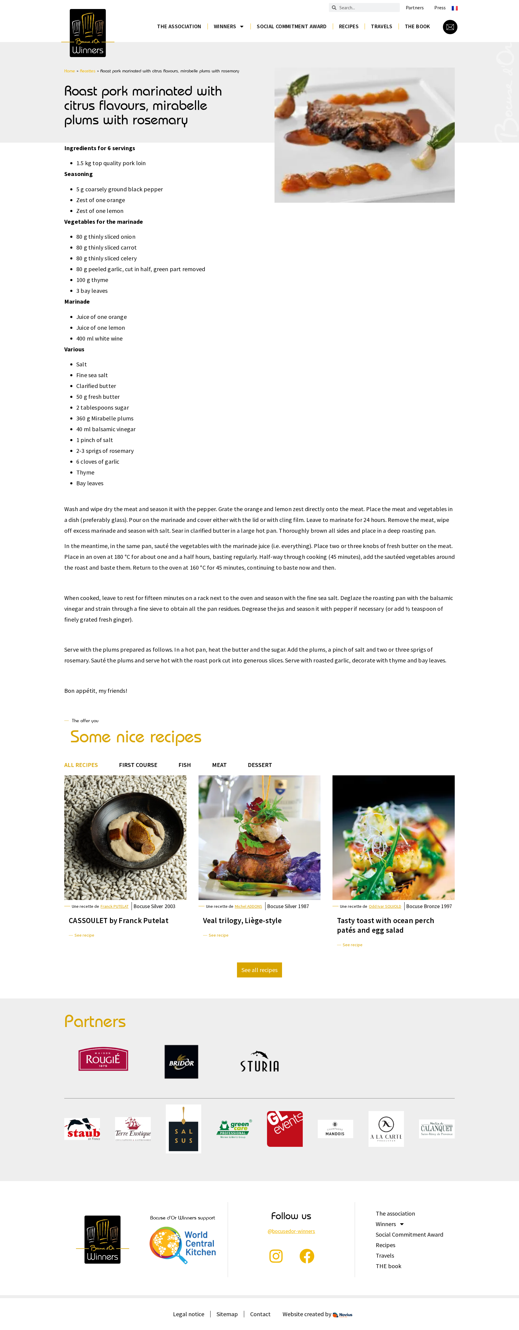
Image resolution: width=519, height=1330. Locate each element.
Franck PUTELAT (115, 906)
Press (440, 8)
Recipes (349, 26)
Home (69, 71)
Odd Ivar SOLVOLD (385, 906)
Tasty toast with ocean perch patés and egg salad (385, 925)
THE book (417, 26)
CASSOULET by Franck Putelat (118, 920)
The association (179, 26)
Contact (260, 1314)
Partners (415, 8)
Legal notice (188, 1314)
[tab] (81, 764)
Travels (382, 26)
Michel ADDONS (248, 906)
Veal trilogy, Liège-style (242, 920)
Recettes (88, 71)
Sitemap (227, 1314)
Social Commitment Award (291, 26)
